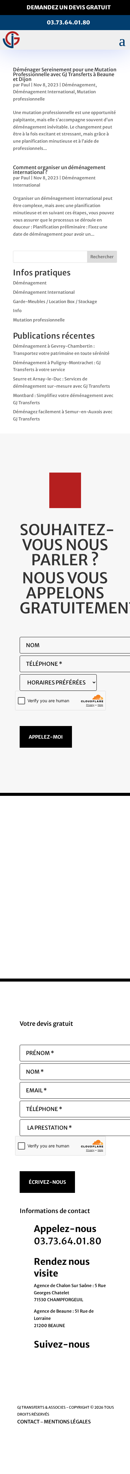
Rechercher (102, 256)
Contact (28, 1422)
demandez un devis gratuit (69, 7)
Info (17, 310)
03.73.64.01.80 (68, 22)
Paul (25, 85)
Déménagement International (44, 92)
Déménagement (79, 85)
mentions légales (67, 1422)
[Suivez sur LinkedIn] (82, 1359)
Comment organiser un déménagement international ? (59, 169)
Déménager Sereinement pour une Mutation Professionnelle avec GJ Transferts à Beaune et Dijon (64, 74)
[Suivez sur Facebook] (57, 1359)
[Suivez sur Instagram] (69, 1359)
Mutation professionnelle (39, 320)
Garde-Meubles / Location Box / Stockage (55, 301)
